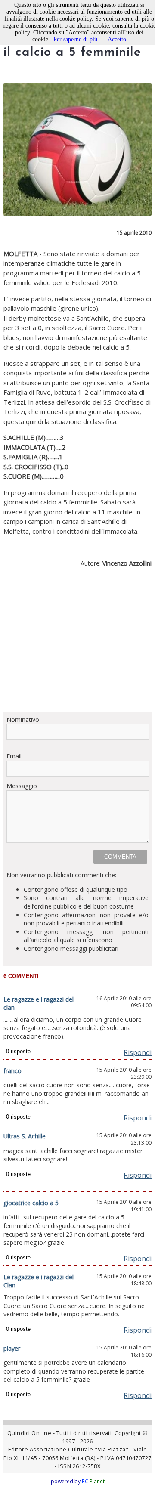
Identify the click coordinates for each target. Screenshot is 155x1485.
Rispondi (138, 1052)
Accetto (117, 39)
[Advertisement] (77, 643)
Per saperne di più (75, 39)
